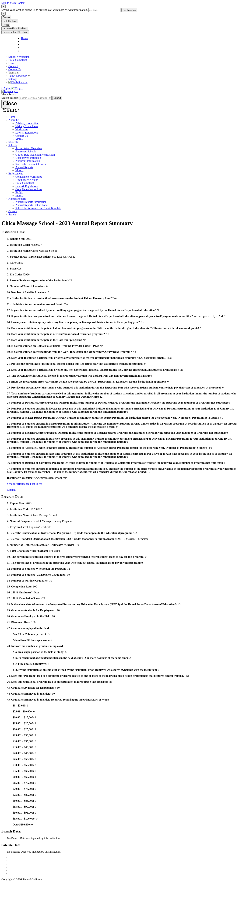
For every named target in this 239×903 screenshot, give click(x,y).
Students (13, 142)
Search (12, 214)
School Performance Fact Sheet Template (38, 208)
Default (6, 17)
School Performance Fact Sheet (24, 483)
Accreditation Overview (28, 148)
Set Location (129, 10)
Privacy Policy (16, 863)
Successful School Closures (30, 164)
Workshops (21, 129)
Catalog (11, 489)
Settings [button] (12, 79)
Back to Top (15, 857)
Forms (11, 63)
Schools (12, 145)
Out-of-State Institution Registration (35, 154)
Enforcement (15, 173)
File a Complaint (17, 59)
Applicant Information (27, 160)
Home (11, 116)
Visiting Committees (26, 126)
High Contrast (10, 21)
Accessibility (15, 867)
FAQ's (19, 192)
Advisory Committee (26, 123)
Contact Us (14, 69)
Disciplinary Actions (26, 179)
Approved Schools (25, 151)
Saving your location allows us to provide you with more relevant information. (44, 9)
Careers (12, 211)
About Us (13, 119)
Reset (6, 24)
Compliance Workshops (28, 176)
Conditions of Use (18, 860)
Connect (13, 66)
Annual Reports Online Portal (31, 205)
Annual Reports (24, 167)
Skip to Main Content (13, 2)
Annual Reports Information (31, 201)
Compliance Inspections (28, 189)
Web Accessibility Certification (25, 873)
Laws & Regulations (26, 132)
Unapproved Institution (28, 157)
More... (19, 138)
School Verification (19, 56)
